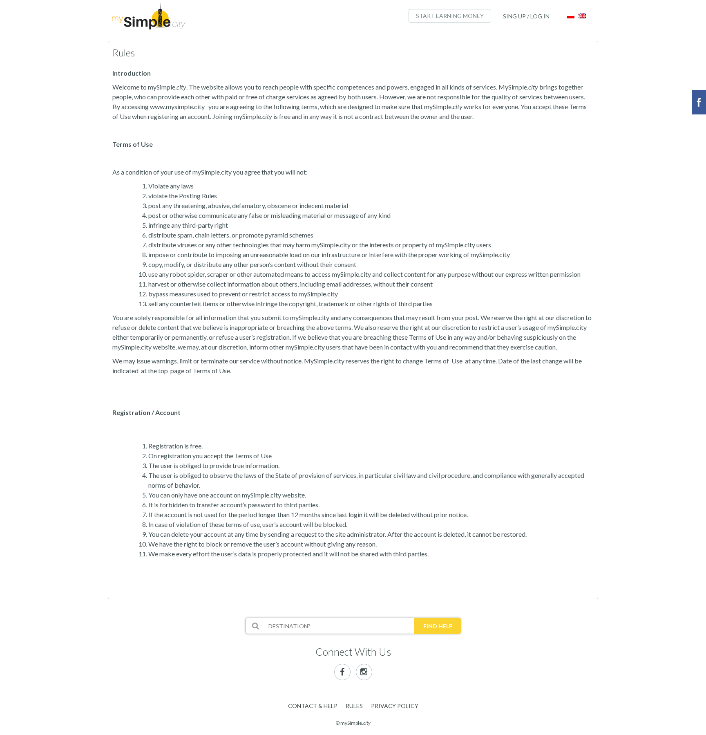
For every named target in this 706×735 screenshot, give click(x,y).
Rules (354, 705)
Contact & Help (312, 705)
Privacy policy (394, 705)
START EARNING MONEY (450, 15)
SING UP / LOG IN (526, 16)
